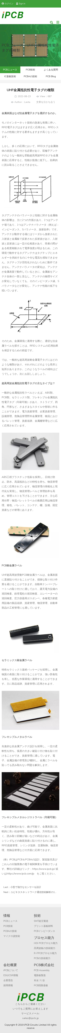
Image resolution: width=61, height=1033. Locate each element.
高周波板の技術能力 (44, 948)
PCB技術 (30, 69)
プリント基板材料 (43, 926)
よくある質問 (51, 69)
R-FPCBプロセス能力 (45, 953)
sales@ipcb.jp (30, 1018)
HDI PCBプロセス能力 (46, 943)
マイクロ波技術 (11, 936)
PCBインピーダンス (44, 931)
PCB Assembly (41, 970)
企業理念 (8, 980)
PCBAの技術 (30, 76)
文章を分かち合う (45, 102)
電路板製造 (40, 975)
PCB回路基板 (41, 985)
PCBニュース (10, 69)
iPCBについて (10, 970)
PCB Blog (51, 76)
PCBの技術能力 (42, 958)
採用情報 (8, 985)
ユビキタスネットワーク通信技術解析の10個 (34, 892)
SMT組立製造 (41, 921)
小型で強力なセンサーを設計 (25, 887)
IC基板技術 (10, 76)
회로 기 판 (39, 980)
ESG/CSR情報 (10, 975)
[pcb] (12, 14)
